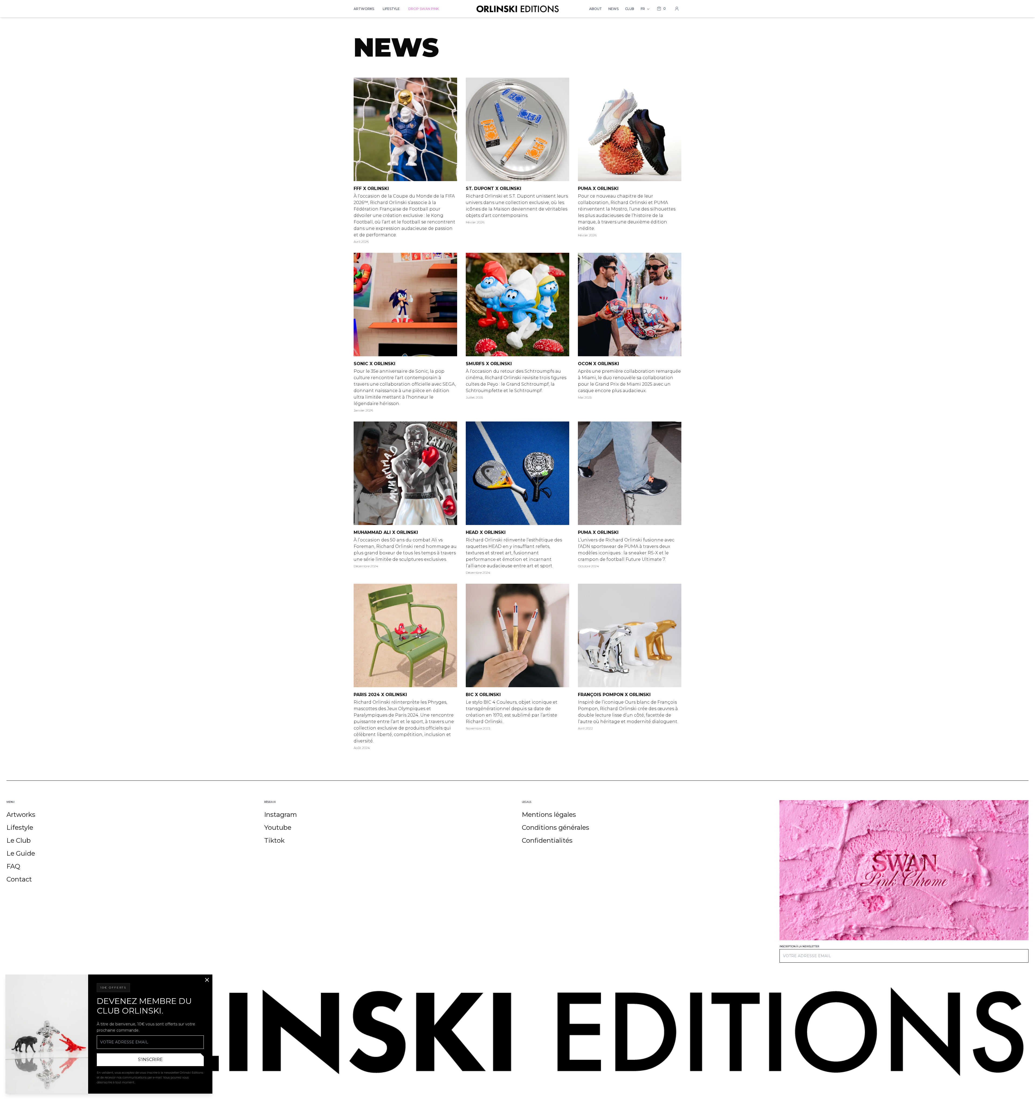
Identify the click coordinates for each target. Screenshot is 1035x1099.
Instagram (280, 814)
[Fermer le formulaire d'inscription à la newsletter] (207, 980)
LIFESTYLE (391, 9)
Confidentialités (547, 840)
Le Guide (20, 853)
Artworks (20, 814)
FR (643, 9)
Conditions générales (555, 827)
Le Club (18, 840)
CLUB (629, 9)
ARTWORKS (364, 9)
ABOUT (595, 9)
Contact (19, 879)
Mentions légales (549, 814)
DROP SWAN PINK (423, 9)
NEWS (613, 9)
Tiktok (274, 840)
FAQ (13, 866)
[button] (661, 8)
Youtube (277, 827)
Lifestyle (19, 827)
